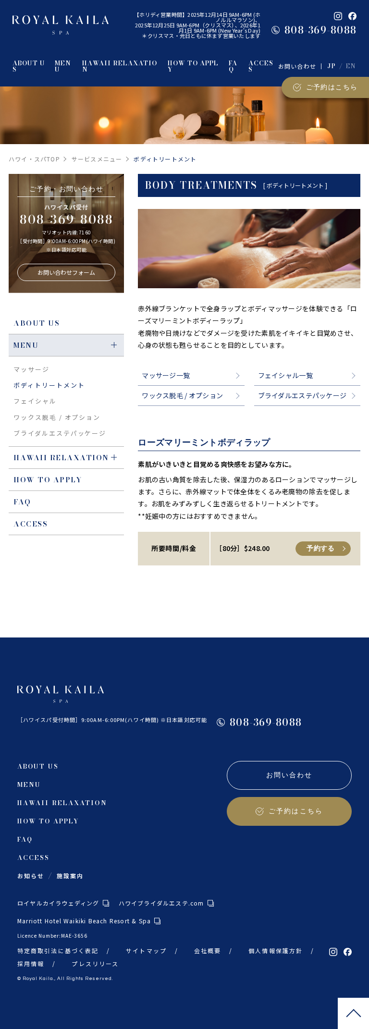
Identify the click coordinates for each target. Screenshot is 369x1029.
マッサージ (31, 369)
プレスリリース (95, 963)
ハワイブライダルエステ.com (161, 903)
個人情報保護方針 (275, 950)
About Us (36, 323)
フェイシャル (35, 400)
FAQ (22, 501)
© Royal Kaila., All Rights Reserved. (65, 978)
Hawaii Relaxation (61, 457)
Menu (25, 345)
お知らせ (30, 875)
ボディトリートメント (49, 385)
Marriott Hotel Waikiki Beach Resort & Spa (84, 921)
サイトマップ (146, 950)
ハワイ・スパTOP (34, 159)
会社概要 (207, 950)
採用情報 (30, 963)
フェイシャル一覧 (285, 375)
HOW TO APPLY (47, 479)
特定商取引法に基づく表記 (57, 950)
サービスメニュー (97, 159)
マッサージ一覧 (166, 375)
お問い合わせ (297, 66)
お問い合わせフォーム (66, 272)
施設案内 (70, 875)
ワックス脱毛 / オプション (182, 395)
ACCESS (30, 523)
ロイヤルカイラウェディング (58, 903)
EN (351, 66)
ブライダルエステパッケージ (302, 395)
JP (331, 66)
